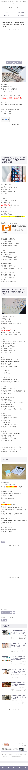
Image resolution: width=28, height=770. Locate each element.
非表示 (6, 119)
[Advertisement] (14, 45)
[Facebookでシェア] (10, 62)
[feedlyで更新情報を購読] (2, 620)
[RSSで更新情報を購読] (5, 620)
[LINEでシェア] (17, 62)
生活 (4, 541)
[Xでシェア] (7, 62)
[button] (20, 62)
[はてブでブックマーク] (13, 62)
